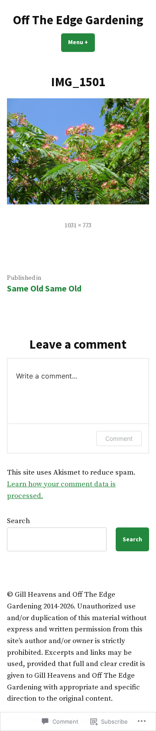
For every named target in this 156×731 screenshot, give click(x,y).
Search (18, 521)
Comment (119, 438)
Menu (81, 42)
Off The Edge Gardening (78, 20)
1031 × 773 (78, 226)
